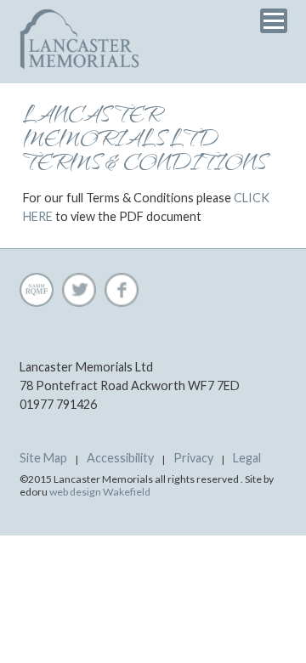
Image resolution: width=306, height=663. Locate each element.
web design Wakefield (99, 491)
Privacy (193, 457)
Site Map (43, 457)
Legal (247, 457)
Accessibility (120, 457)
